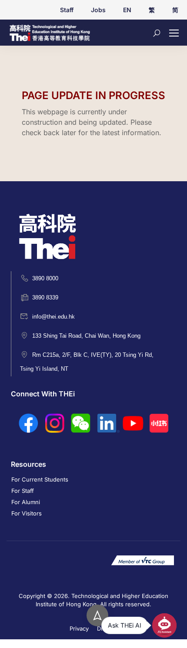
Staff (66, 9)
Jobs (98, 9)
